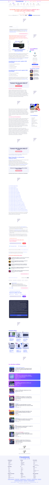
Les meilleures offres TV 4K (13, 188)
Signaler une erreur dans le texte (13, 277)
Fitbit (9, 475)
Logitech (15, 280)
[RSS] (23, 458)
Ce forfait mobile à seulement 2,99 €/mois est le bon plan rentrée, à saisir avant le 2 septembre (20, 271)
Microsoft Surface (35, 464)
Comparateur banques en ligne (19, 480)
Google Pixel (9, 461)
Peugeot (9, 470)
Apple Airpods (35, 467)
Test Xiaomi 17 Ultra (34, 479)
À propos (18, 482)
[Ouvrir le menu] (8, 1)
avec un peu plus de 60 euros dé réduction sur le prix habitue (18, 58)
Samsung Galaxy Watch (11, 477)
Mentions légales (13, 482)
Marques (19, 280)
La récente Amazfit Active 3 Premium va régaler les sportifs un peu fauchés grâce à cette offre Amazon (19, 264)
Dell (33, 462)
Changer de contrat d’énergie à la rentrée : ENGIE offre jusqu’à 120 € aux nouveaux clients (24, 405)
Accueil (9, 6)
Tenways (34, 477)
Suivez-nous (30, 15)
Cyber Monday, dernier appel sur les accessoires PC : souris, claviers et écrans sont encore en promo (12, 351)
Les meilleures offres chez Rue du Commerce (16, 201)
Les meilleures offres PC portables (14, 192)
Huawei (9, 462)
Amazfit (9, 474)
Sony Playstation (23, 464)
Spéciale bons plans (23, 294)
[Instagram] (21, 458)
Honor (34, 463)
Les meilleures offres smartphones (14, 193)
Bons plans (34, 1)
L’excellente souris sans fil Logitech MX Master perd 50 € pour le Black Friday (25, 351)
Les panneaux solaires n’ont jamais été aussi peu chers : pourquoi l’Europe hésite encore (23, 369)
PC (23, 280)
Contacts (21, 482)
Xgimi (21, 471)
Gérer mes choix (19, 316)
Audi (8, 467)
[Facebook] (22, 458)
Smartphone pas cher (34, 122)
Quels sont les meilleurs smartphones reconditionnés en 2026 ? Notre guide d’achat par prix (23, 433)
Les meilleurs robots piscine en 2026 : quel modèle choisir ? (23, 383)
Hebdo (17, 294)
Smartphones (10, 460)
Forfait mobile (39, 1)
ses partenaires (15, 311)
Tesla (9, 471)
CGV (37, 482)
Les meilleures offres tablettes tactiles (15, 196)
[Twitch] (26, 458)
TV (20, 466)
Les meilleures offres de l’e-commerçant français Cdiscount (18, 209)
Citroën (9, 468)
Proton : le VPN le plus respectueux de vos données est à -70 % (23, 391)
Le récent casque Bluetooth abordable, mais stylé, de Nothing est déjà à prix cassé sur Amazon (19, 261)
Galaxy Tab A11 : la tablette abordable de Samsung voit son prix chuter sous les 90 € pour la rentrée (20, 267)
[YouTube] (25, 458)
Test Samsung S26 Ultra (31, 480)
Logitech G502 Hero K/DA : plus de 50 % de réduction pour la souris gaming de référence (18, 340)
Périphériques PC (28, 280)
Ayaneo (22, 461)
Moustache (34, 476)
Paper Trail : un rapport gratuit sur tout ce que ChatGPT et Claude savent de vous (12, 339)
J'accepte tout (19, 315)
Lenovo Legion (22, 462)
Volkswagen (9, 472)
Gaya (34, 475)
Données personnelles (32, 482)
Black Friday (18, 53)
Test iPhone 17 (29, 479)
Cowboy (34, 474)
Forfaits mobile (17, 479)
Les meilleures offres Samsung (14, 191)
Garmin (9, 476)
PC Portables (35, 460)
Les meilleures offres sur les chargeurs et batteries (16, 204)
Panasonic (22, 468)
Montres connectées (11, 473)
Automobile (10, 466)
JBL (33, 469)
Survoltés (16, 403)
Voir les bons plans (23, 33)
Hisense (22, 467)
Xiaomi (9, 465)
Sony (21, 470)
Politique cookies (13, 313)
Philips (21, 469)
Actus (26, 1)
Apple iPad (22, 474)
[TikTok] (27, 458)
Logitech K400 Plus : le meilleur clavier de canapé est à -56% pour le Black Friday (25, 340)
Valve (21, 465)
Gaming (21, 460)
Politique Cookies (26, 482)
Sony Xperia (9, 464)
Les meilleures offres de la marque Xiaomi (15, 200)
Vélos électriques (35, 473)
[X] (19, 458)
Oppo (9, 463)
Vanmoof (34, 478)
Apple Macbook (35, 461)
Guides (31, 1)
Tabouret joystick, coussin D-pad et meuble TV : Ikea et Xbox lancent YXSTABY (24, 427)
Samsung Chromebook (36, 465)
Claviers (11, 280)
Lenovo (22, 475)
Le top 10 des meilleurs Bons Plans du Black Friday (17, 205)
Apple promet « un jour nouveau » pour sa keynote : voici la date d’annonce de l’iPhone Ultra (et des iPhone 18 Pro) (23, 376)
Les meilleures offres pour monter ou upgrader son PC (17, 208)
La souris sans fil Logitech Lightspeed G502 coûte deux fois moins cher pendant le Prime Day (18, 351)
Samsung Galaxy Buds (36, 470)
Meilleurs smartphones (11, 479)
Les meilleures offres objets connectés (15, 197)
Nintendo (22, 463)
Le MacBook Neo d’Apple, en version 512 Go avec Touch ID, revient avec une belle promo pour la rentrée (20, 258)
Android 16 (39, 479)
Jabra (34, 468)
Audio (34, 466)
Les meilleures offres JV (12, 187)
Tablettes (21, 473)
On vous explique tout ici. (24, 249)
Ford (9, 469)
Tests (28, 1)
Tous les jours (12, 294)
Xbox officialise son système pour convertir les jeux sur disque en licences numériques (24, 419)
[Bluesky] (29, 458)
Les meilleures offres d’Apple (13, 189)
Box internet (25, 480)
